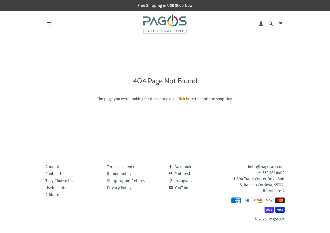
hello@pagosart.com (266, 166)
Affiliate (52, 194)
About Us (53, 166)
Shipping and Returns (126, 180)
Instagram (182, 180)
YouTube (181, 187)
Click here (185, 99)
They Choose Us (58, 180)
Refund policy (119, 173)
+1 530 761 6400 (271, 172)
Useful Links (55, 187)
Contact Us (54, 173)
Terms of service (121, 166)
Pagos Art (277, 219)
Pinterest (181, 173)
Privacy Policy (119, 187)
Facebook (182, 166)
